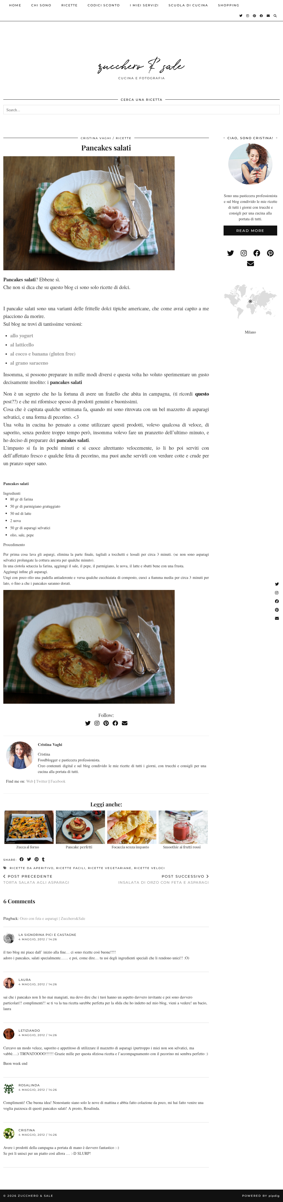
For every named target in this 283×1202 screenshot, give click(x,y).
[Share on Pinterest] (37, 859)
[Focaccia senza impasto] (132, 827)
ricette (69, 5)
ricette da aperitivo (32, 868)
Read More (250, 230)
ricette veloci (149, 868)
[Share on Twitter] (29, 859)
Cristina (27, 1130)
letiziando (29, 1030)
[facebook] (256, 253)
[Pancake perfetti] (80, 827)
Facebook (58, 781)
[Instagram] (248, 15)
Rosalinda (29, 1085)
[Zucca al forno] (29, 827)
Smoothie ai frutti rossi (182, 846)
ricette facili (70, 868)
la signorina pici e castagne (47, 935)
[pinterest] (270, 253)
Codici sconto (104, 5)
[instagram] (244, 253)
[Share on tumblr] (43, 859)
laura (25, 980)
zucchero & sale (141, 64)
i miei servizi (144, 5)
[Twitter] (241, 15)
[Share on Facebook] (22, 859)
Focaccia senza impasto (130, 846)
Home (15, 5)
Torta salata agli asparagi (36, 879)
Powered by (261, 1196)
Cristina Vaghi (96, 138)
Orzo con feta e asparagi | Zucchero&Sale (52, 918)
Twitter (42, 781)
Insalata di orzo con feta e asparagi (163, 879)
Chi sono (41, 5)
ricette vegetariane (110, 868)
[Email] (268, 15)
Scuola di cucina (188, 5)
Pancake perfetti (79, 846)
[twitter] (230, 253)
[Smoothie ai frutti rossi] (183, 827)
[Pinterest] (254, 15)
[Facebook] (261, 15)
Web (29, 781)
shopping (228, 5)
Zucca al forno (27, 846)
